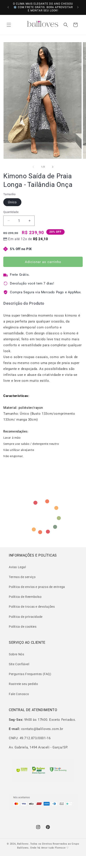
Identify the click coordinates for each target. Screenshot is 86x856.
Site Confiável (19, 664)
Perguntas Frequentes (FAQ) (30, 674)
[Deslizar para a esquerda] (33, 167)
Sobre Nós (16, 654)
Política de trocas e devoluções (32, 606)
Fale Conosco (19, 694)
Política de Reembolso (25, 596)
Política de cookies (22, 626)
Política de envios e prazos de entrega (37, 587)
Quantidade (11, 212)
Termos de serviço (22, 577)
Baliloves (23, 843)
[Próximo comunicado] (78, 7)
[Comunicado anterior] (8, 7)
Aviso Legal (17, 567)
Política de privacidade (26, 616)
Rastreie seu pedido (23, 684)
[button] (9, 25)
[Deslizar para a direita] (53, 167)
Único (12, 202)
